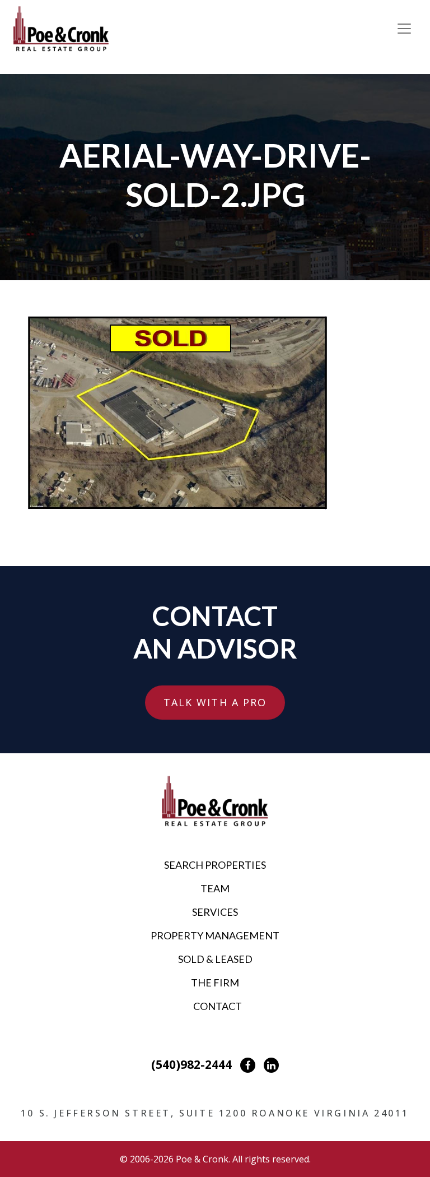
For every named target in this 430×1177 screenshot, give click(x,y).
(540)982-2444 (191, 1064)
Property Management (215, 935)
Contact (217, 1006)
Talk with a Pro (215, 702)
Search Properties (215, 865)
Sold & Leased (215, 959)
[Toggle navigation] (404, 28)
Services (215, 912)
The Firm (215, 982)
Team (215, 888)
